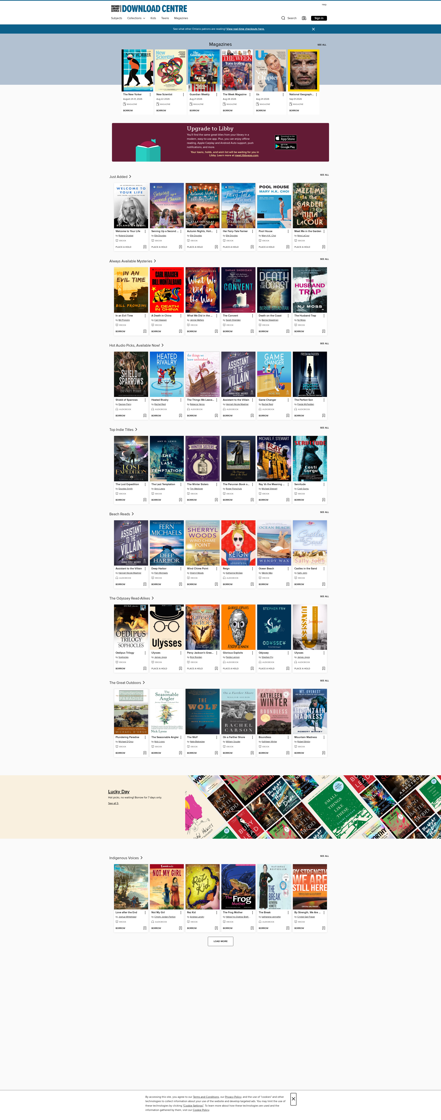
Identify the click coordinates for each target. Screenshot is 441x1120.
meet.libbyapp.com (246, 155)
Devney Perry (125, 404)
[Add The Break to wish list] (288, 928)
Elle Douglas (160, 235)
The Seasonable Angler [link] (165, 737)
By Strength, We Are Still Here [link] (308, 912)
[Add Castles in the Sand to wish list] (323, 584)
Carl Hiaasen (160, 320)
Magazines (181, 18)
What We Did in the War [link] (201, 315)
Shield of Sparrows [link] (127, 400)
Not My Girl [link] (158, 912)
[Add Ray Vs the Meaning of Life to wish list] (288, 500)
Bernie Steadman (270, 320)
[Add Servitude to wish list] (323, 500)
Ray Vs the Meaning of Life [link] (272, 484)
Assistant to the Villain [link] (236, 400)
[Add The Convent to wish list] (252, 331)
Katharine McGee (234, 573)
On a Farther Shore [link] (234, 737)
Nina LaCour (303, 235)
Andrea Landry (197, 917)
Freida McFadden (305, 404)
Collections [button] (135, 18)
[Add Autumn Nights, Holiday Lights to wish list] (216, 247)
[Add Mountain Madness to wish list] (323, 753)
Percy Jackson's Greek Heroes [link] (201, 652)
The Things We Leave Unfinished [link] (201, 400)
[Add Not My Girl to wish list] (180, 928)
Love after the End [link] (126, 912)
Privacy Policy (233, 1097)
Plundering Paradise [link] (127, 737)
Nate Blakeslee (197, 741)
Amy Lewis (159, 488)
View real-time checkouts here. (245, 29)
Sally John (302, 573)
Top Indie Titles (121, 430)
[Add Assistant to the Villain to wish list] (252, 416)
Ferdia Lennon (233, 657)
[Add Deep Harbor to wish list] (180, 584)
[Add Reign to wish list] (252, 584)
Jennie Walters (197, 320)
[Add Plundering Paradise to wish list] (145, 753)
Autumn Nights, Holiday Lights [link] (201, 231)
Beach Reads (120, 514)
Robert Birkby (303, 741)
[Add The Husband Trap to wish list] (323, 331)
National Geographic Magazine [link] (302, 94)
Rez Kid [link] (191, 912)
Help (324, 4)
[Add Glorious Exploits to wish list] (252, 669)
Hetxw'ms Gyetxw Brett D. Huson (239, 917)
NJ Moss (301, 320)
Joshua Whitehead (127, 917)
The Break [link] (265, 912)
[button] (288, 19)
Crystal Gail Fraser (306, 917)
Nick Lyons (159, 741)
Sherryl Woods (197, 573)
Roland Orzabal (126, 235)
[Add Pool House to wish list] (288, 247)
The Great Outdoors (125, 683)
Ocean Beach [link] (266, 568)
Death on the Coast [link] (270, 315)
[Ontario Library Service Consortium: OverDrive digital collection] (149, 9)
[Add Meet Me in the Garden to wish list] (323, 247)
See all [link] (321, 44)
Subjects (116, 18)
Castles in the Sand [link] (305, 568)
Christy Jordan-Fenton (165, 917)
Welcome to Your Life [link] (128, 231)
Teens (165, 18)
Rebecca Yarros (197, 404)
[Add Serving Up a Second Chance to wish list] (180, 247)
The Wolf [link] (192, 737)
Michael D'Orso (126, 741)
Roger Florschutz (234, 488)
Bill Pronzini (124, 320)
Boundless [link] (265, 737)
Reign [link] (226, 568)
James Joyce (160, 657)
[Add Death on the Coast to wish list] (288, 331)
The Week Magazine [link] (235, 94)
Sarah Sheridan (233, 320)
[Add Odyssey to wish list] (288, 669)
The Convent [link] (230, 315)
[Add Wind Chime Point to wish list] (216, 584)
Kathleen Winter (269, 741)
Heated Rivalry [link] (159, 400)
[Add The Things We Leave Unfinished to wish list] (216, 416)
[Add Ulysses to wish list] (180, 669)
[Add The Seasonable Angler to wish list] (180, 753)
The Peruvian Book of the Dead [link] (237, 484)
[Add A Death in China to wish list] (180, 331)
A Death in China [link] (161, 315)
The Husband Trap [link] (305, 315)
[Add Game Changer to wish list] (288, 416)
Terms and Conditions (206, 1097)
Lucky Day (119, 792)
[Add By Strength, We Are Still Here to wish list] (323, 928)
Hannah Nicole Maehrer (237, 404)
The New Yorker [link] (132, 94)
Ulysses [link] (155, 652)
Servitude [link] (300, 484)
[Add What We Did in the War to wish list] (216, 331)
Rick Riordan (196, 657)
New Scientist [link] (164, 94)
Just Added (118, 177)
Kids (153, 18)
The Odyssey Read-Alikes (130, 598)
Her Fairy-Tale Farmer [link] (235, 231)
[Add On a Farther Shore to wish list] (252, 753)
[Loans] (304, 19)
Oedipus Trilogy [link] (125, 652)
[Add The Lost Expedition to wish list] (145, 500)
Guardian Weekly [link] (200, 94)
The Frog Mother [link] (233, 912)
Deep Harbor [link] (158, 568)
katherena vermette (271, 917)
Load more (221, 941)
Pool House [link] (265, 231)
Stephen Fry (267, 657)
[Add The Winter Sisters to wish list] (216, 500)
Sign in (319, 18)
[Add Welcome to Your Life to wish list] (145, 247)
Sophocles (124, 657)
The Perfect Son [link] (303, 400)
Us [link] (257, 94)
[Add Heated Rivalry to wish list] (180, 416)
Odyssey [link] (264, 652)
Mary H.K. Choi (269, 235)
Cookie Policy (201, 1110)
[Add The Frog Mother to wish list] (252, 928)
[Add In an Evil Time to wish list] (145, 331)
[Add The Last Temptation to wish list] (180, 500)
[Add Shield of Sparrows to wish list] (145, 416)
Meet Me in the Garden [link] (307, 231)
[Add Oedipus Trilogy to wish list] (145, 669)
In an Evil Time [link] (124, 315)
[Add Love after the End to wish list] (145, 928)
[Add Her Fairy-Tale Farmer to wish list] (252, 247)
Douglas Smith (126, 488)
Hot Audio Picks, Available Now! (135, 345)
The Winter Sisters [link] (197, 484)
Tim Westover (196, 488)
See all (112, 803)
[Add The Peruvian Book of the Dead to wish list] (252, 500)
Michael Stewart (269, 488)
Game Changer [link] (267, 400)
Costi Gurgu (303, 488)
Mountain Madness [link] (305, 737)
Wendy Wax (267, 573)
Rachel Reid (160, 404)
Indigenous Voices (124, 858)
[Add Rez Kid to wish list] (216, 928)
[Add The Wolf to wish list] (216, 753)
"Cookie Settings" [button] (193, 1105)
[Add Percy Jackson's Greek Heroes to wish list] (216, 669)
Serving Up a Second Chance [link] (165, 231)
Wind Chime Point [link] (197, 568)
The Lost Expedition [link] (127, 484)
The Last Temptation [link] (163, 484)
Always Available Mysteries (131, 261)
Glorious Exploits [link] (233, 652)
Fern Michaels (161, 573)
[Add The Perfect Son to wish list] (323, 416)
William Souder (233, 741)
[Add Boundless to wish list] (288, 753)
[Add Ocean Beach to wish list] (288, 584)
